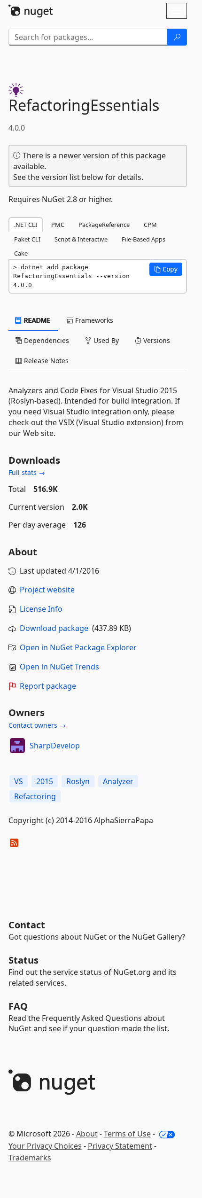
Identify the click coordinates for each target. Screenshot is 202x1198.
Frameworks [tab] (93, 320)
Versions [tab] (155, 340)
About (87, 1133)
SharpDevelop (55, 745)
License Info (41, 609)
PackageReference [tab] (104, 224)
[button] (165, 269)
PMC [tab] (57, 224)
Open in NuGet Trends (59, 666)
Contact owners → (37, 725)
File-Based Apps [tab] (143, 239)
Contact (26, 924)
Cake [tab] (21, 253)
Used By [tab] (105, 340)
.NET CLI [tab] (25, 224)
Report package (48, 686)
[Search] (177, 37)
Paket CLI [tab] (27, 239)
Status (23, 960)
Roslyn (78, 781)
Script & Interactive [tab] (81, 239)
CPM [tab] (150, 224)
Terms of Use (127, 1133)
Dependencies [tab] (45, 340)
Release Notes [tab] (45, 360)
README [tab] (36, 320)
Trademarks (29, 1157)
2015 (44, 781)
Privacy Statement (120, 1146)
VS (18, 781)
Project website (47, 589)
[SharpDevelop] (17, 745)
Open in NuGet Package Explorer (78, 647)
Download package (54, 628)
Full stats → (26, 472)
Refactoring (35, 796)
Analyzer (118, 781)
